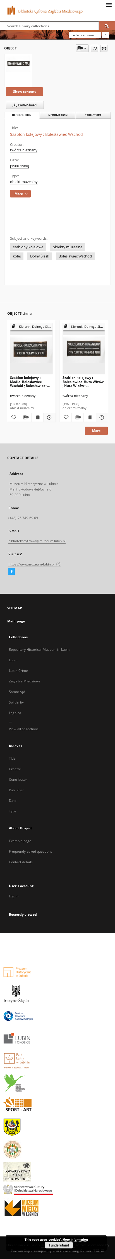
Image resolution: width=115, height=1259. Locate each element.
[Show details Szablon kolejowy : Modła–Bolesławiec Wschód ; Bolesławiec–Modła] (48, 417)
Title (12, 758)
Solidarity (16, 702)
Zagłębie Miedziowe (24, 681)
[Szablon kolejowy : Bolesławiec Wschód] (18, 64)
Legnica (15, 712)
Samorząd (17, 691)
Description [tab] (22, 115)
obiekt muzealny (24, 181)
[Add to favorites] (94, 48)
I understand (59, 1245)
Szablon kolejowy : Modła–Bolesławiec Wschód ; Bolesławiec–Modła (28, 381)
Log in (13, 896)
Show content (24, 91)
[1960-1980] (19, 166)
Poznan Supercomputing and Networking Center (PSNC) (57, 1250)
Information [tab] (57, 115)
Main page (16, 621)
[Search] (107, 25)
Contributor (18, 779)
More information (75, 1239)
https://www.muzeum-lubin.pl (31, 564)
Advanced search (84, 35)
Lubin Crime (18, 670)
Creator (15, 769)
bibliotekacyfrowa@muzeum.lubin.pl (37, 541)
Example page (20, 841)
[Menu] (109, 4)
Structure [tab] (93, 115)
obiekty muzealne (67, 247)
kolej (17, 256)
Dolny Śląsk (39, 256)
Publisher (16, 790)
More (96, 430)
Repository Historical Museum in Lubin (39, 649)
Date (12, 800)
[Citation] (103, 48)
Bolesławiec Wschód (75, 256)
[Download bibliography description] (25, 417)
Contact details (21, 862)
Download (27, 105)
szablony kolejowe (28, 247)
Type (12, 811)
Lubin (13, 660)
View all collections (24, 729)
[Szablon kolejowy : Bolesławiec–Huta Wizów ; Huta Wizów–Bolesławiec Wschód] (84, 349)
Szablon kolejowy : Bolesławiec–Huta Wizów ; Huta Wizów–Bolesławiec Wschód (83, 381)
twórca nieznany (23, 150)
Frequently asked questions (30, 851)
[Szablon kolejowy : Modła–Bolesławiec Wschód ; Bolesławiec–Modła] (31, 349)
